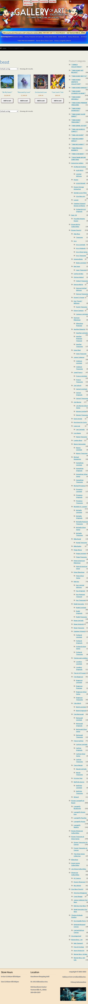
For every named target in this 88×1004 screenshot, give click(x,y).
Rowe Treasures (79, 628)
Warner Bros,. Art (77, 940)
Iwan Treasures (81, 270)
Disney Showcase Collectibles (77, 832)
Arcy (75, 241)
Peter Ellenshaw (79, 572)
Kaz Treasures (81, 600)
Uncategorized (76, 936)
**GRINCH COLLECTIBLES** (76, 66)
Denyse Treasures (82, 294)
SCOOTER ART (81, 183)
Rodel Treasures (81, 617)
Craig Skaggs (78, 896)
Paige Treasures (81, 557)
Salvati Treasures (82, 398)
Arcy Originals (81, 248)
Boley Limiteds (81, 263)
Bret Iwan (77, 266)
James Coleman (79, 357)
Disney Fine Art (76, 230)
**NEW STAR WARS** (78, 154)
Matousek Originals (79, 725)
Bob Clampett (78, 943)
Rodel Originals (79, 612)
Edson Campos (79, 311)
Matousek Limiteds (79, 719)
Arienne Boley (78, 259)
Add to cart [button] (7, 101)
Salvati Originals (79, 394)
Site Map (52, 1)
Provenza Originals (79, 496)
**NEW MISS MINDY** (78, 144)
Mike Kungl (77, 539)
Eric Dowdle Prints (80, 921)
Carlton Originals (79, 749)
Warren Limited (81, 411)
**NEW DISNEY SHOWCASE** (75, 109)
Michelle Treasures (79, 534)
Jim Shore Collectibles (78, 869)
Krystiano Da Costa (80, 422)
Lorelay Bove (78, 440)
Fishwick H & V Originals (81, 210)
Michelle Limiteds (79, 511)
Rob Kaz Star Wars (80, 906)
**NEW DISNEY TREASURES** (75, 121)
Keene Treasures (81, 437)
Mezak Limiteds (81, 769)
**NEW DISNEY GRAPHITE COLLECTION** (76, 82)
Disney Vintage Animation (79, 188)
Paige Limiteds (81, 553)
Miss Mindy (77, 886)
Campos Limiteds (82, 314)
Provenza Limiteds (79, 490)
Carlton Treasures (79, 761)
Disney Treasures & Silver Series (77, 838)
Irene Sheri (77, 350)
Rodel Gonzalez (79, 604)
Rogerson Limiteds (79, 681)
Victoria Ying (78, 778)
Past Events (10, 33)
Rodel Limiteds (81, 608)
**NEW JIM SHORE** (77, 135)
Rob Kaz (76, 582)
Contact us (44, 1)
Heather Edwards (79, 329)
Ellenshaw (74, 860)
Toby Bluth (77, 703)
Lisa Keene (77, 433)
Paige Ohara (78, 550)
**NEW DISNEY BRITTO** (79, 76)
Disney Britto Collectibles (75, 225)
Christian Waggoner (80, 893)
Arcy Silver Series (82, 252)
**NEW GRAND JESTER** (79, 126)
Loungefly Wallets (77, 826)
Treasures (79, 237)
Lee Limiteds (80, 429)
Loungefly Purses (79, 821)
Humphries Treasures (79, 481)
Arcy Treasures (81, 256)
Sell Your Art (28, 4)
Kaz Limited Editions (80, 586)
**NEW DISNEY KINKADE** (79, 88)
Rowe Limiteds (78, 621)
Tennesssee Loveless (81, 658)
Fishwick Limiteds (79, 636)
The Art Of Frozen (80, 673)
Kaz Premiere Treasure (80, 596)
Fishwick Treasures (79, 653)
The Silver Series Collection (79, 855)
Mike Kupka (77, 546)
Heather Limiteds (82, 333)
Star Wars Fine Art (77, 889)
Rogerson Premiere (79, 687)
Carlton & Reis (78, 274)
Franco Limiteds (81, 376)
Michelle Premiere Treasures (82, 523)
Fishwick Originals (79, 642)
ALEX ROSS (79, 170)
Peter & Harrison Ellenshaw (79, 562)
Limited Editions (79, 175)
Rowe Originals (79, 624)
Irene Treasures (81, 354)
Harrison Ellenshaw (77, 319)
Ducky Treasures (81, 307)
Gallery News (19, 33)
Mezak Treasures (79, 774)
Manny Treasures (82, 453)
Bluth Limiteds (81, 707)
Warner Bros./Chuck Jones (44, 41)
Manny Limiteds (79, 449)
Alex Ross (77, 234)
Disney (76, 180)
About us (27, 1)
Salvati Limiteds (81, 389)
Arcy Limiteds (80, 245)
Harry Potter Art (79, 951)
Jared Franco (78, 372)
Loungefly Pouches (80, 818)
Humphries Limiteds (79, 464)
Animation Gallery (77, 163)
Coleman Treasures (79, 368)
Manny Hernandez (80, 444)
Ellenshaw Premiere (79, 325)
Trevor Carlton (78, 741)
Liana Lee (77, 426)
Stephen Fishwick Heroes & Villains (79, 205)
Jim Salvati (77, 385)
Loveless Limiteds (79, 663)
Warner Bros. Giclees (80, 954)
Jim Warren (77, 402)
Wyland (76, 797)
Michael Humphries (77, 458)
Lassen (76, 200)
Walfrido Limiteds (79, 787)
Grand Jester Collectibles (75, 864)
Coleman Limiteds (79, 362)
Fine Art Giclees (79, 947)
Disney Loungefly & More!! (62, 41)
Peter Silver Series (80, 577)
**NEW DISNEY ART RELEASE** (77, 71)
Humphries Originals (79, 470)
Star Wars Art (80, 196)
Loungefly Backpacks (77, 807)
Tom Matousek (79, 714)
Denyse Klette (78, 284)
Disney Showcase (73, 37)
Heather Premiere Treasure (79, 338)
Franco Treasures (79, 381)
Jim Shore (84, 37)
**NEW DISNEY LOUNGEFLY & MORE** (78, 92)
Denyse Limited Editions (81, 289)
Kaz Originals (80, 591)
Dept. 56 (74, 215)
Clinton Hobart (79, 277)
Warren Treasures (82, 415)
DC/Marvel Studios (80, 167)
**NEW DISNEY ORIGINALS (75, 98)
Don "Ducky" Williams (78, 302)
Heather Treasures (79, 345)
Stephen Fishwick (79, 631)
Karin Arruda (78, 419)
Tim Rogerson (78, 677)
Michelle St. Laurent (80, 507)
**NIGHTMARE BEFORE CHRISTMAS (78, 158)
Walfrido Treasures (79, 792)
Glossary (35, 1)
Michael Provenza (79, 486)
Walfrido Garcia (79, 782)
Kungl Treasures (81, 543)
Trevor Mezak (78, 765)
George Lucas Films (80, 193)
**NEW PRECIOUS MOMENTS (26, 41)
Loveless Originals (79, 668)
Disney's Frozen (79, 297)
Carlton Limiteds (81, 744)
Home (4, 48)
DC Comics (77, 878)
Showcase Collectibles (75, 874)
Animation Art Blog (32, 33)
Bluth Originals (81, 711)
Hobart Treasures (82, 281)
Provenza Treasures (79, 502)
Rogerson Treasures (79, 699)
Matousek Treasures (79, 736)
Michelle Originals (79, 517)
